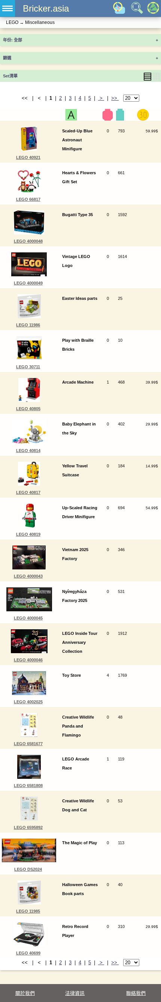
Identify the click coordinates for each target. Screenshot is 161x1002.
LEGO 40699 (28, 953)
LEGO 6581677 (28, 743)
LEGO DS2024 (28, 869)
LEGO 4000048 (28, 241)
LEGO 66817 (28, 199)
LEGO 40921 (28, 157)
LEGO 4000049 (28, 283)
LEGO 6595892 (28, 827)
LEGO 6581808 (28, 785)
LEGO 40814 (28, 450)
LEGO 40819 (28, 534)
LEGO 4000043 (28, 576)
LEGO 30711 (28, 367)
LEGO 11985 (28, 911)
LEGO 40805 (28, 408)
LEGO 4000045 (28, 618)
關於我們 (25, 993)
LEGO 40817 (28, 492)
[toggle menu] (7, 8)
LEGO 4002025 (28, 702)
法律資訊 (75, 993)
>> (115, 98)
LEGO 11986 (28, 325)
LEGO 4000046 (28, 660)
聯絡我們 (136, 993)
